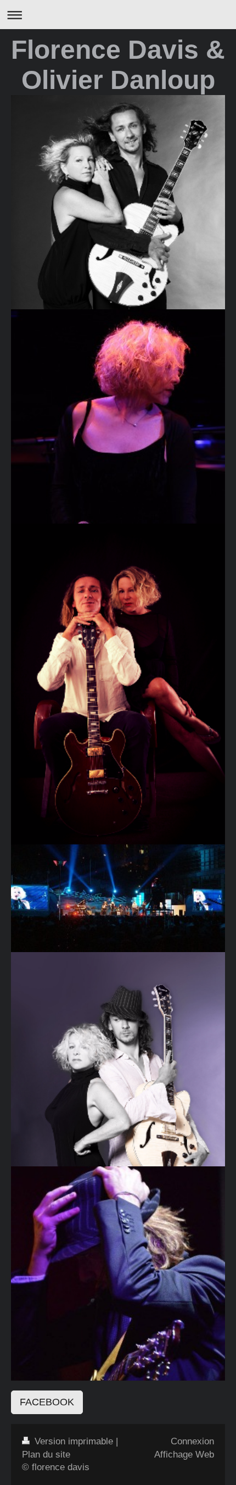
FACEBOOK (47, 1402)
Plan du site (46, 1454)
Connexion (192, 1441)
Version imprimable (74, 1441)
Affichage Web (184, 1454)
